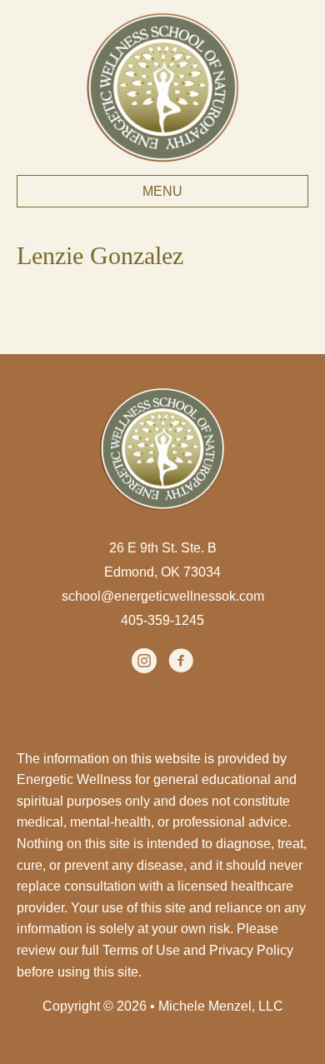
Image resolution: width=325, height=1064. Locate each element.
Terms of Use (141, 950)
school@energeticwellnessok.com (163, 596)
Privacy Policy (251, 950)
